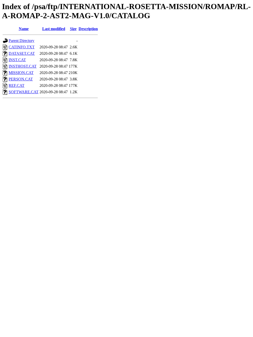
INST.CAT (17, 60)
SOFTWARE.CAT (24, 92)
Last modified (53, 29)
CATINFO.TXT (22, 47)
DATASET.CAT (22, 53)
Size (73, 29)
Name (24, 29)
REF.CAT (16, 85)
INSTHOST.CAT (23, 66)
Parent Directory (21, 40)
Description (88, 29)
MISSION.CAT (21, 73)
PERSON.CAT (21, 79)
